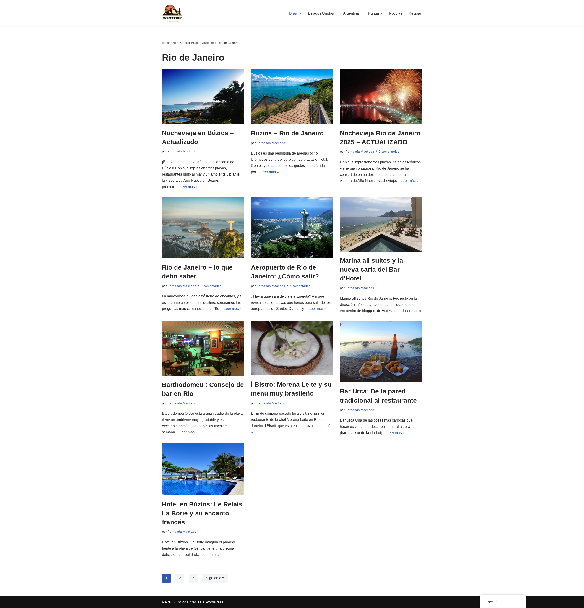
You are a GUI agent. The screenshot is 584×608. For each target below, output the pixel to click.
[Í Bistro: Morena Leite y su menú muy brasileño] (292, 348)
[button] (301, 13)
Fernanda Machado (182, 151)
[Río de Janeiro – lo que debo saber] (203, 227)
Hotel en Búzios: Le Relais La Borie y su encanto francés (202, 513)
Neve (166, 602)
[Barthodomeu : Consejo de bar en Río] (203, 348)
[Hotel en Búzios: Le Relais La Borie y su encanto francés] (203, 469)
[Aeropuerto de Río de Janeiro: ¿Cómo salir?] (292, 227)
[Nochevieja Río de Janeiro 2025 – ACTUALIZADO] (381, 96)
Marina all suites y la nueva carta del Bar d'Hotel (371, 269)
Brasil (184, 43)
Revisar (415, 13)
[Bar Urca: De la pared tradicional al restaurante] (381, 351)
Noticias (395, 13)
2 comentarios (389, 151)
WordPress (214, 602)
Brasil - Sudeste (202, 43)
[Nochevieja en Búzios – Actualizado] (203, 96)
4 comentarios (300, 286)
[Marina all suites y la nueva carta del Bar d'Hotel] (381, 224)
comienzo (169, 43)
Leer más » (189, 187)
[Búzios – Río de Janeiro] (292, 96)
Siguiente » (215, 578)
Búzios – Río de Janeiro (287, 133)
